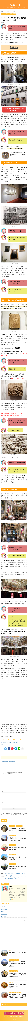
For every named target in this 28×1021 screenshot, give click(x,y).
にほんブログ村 (5, 744)
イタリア (4, 761)
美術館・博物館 (12, 761)
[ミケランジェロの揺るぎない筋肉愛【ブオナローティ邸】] (15, 748)
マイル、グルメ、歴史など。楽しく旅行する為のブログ (14, 1016)
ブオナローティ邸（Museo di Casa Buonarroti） (14, 109)
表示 (16, 47)
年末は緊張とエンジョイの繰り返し (17, 952)
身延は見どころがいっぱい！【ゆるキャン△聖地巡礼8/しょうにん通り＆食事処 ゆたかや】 (17, 975)
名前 (3, 791)
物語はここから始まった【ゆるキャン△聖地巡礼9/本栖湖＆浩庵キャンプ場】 (17, 963)
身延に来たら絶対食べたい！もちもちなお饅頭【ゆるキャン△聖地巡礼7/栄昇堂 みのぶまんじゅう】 (17, 996)
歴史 (7, 761)
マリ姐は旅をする (16, 5)
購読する (6, 1004)
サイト (3, 802)
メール (3, 796)
